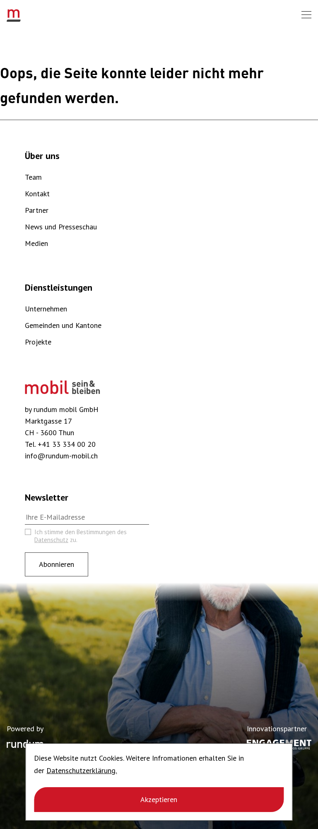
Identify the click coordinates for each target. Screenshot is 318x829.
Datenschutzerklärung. (81, 770)
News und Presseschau (61, 226)
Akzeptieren (158, 799)
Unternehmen (46, 308)
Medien (36, 243)
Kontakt (37, 193)
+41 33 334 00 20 (67, 444)
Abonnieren (56, 564)
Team (33, 177)
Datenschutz (51, 540)
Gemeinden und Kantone (63, 325)
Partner (36, 210)
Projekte (38, 342)
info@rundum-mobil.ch (61, 455)
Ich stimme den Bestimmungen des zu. (80, 536)
